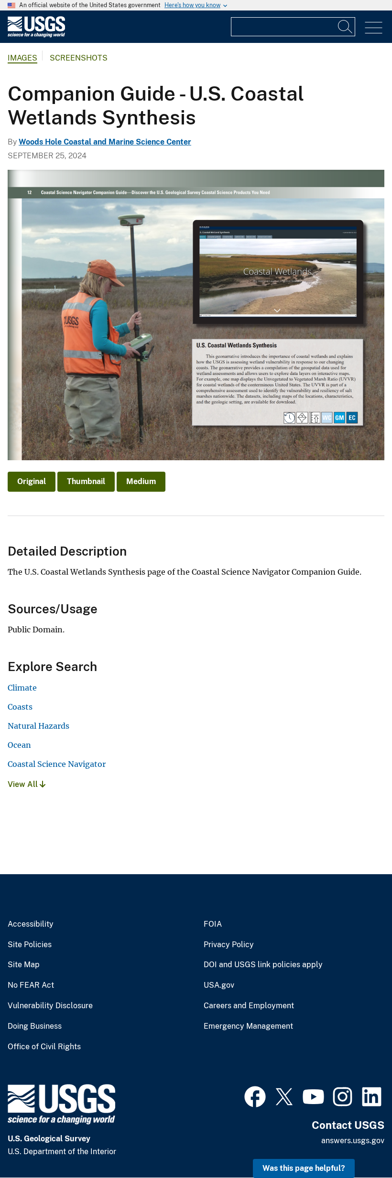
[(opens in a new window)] (255, 1095)
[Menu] (373, 28)
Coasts (20, 707)
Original (31, 481)
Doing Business (35, 1026)
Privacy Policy (229, 944)
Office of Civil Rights (44, 1047)
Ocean (19, 745)
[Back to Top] (357, 1143)
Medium (141, 481)
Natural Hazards (38, 726)
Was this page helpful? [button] (303, 1168)
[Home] (36, 35)
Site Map (24, 965)
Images (22, 57)
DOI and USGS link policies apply (263, 965)
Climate (22, 687)
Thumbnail (86, 481)
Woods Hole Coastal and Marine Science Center (105, 141)
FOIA (213, 924)
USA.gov (219, 985)
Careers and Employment (249, 1006)
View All (24, 784)
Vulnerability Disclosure (50, 1006)
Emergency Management (248, 1026)
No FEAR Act (31, 985)
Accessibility (31, 924)
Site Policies (30, 944)
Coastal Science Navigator (57, 764)
